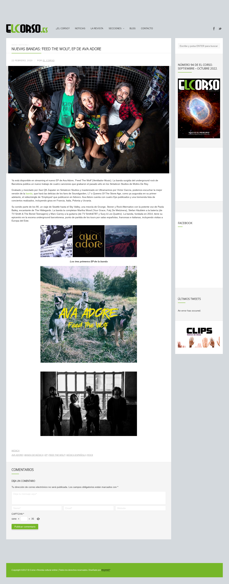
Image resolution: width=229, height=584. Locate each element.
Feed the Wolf (57, 455)
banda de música (33, 455)
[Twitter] (220, 28)
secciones (115, 28)
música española (76, 455)
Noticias (80, 28)
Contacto (147, 28)
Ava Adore (17, 455)
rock (90, 455)
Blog (133, 28)
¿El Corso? (63, 28)
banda (29, 193)
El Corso (48, 60)
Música (15, 451)
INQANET (105, 570)
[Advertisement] (114, 10)
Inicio (14, 45)
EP (46, 455)
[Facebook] (214, 28)
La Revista (97, 28)
